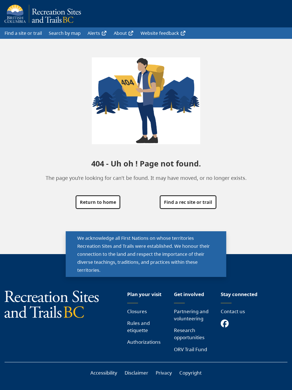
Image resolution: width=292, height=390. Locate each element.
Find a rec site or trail (188, 202)
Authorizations (144, 342)
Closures (137, 311)
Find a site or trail (23, 33)
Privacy (164, 372)
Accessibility (103, 372)
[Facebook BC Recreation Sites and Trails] (226, 324)
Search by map (65, 33)
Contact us (233, 311)
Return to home (98, 202)
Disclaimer (136, 372)
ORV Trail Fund (190, 349)
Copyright (190, 372)
